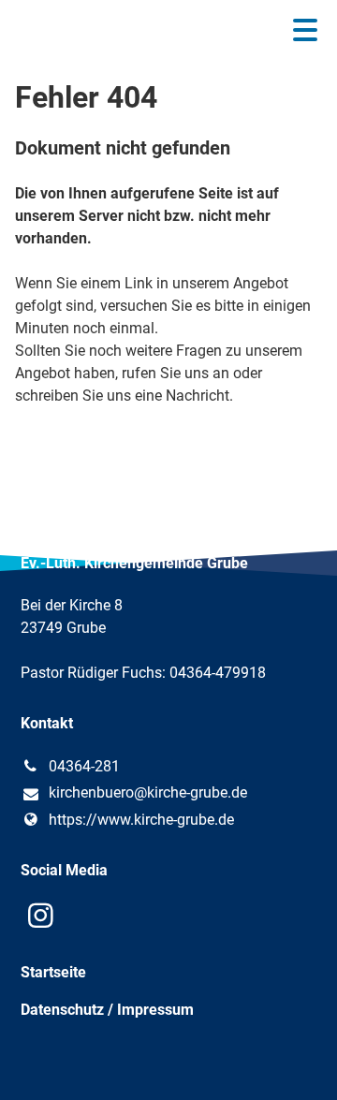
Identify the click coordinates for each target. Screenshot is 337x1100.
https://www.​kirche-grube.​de (141, 820)
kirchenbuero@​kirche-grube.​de (148, 792)
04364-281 (84, 766)
